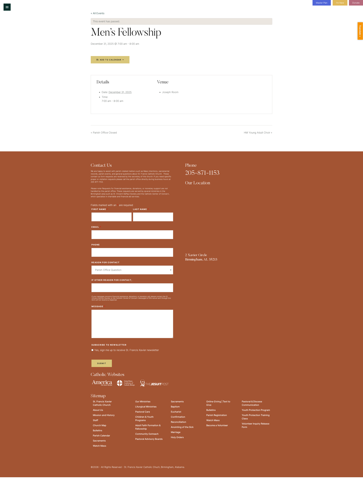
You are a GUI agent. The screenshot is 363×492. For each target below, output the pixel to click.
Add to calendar (110, 60)
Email (96, 227)
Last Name (141, 209)
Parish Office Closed (104, 132)
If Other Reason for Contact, (111, 280)
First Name (99, 209)
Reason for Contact (105, 262)
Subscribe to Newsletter (108, 345)
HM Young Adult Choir (258, 132)
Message (98, 306)
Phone (95, 244)
